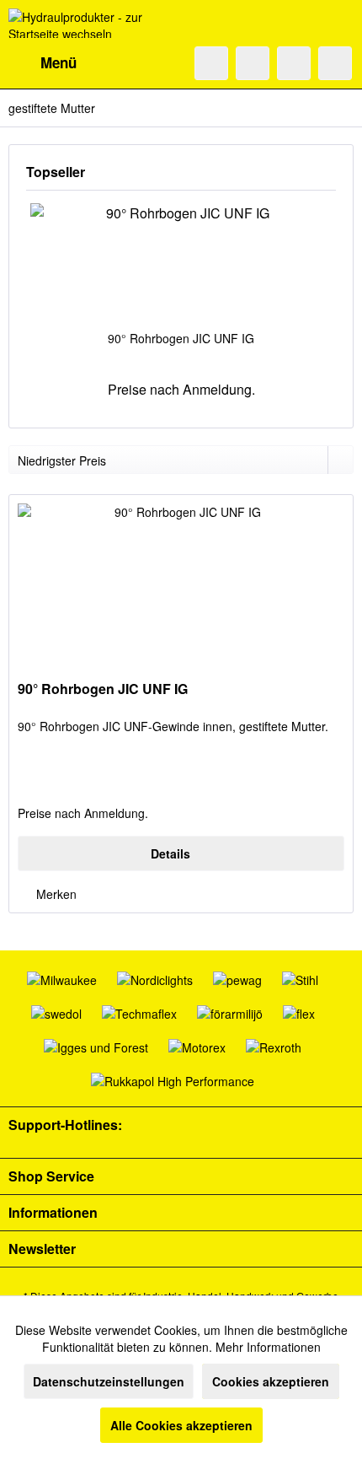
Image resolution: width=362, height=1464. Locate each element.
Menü (58, 62)
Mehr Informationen (268, 1346)
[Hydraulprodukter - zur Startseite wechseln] (94, 23)
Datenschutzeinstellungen (108, 1381)
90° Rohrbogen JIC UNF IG (181, 338)
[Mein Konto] (294, 63)
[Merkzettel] (252, 63)
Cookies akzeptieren (270, 1381)
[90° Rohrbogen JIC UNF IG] (181, 262)
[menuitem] (42, 63)
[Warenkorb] (335, 63)
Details (170, 853)
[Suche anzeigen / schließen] (211, 63)
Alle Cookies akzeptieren (181, 1425)
